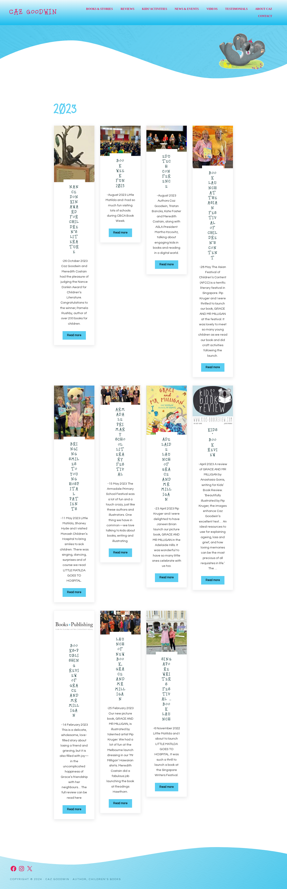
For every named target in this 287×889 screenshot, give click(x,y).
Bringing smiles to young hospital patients (74, 477)
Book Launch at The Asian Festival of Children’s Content (213, 216)
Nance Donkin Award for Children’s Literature (74, 220)
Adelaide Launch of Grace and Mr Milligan (166, 470)
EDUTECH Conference (166, 172)
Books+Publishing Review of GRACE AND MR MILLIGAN (74, 681)
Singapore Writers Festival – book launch (166, 689)
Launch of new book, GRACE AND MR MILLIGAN (120, 669)
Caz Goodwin (33, 13)
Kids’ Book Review (213, 442)
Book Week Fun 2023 (120, 173)
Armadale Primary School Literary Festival (120, 442)
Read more (76, 336)
